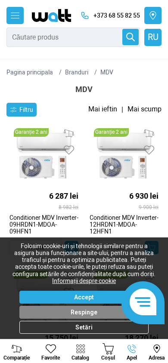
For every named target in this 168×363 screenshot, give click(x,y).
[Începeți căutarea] (130, 37)
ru (153, 37)
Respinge (84, 312)
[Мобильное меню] (15, 15)
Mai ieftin (102, 109)
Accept (84, 297)
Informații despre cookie (84, 280)
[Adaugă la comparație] (69, 133)
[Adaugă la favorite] (69, 150)
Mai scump (145, 109)
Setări (84, 327)
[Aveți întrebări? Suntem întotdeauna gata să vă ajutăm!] (143, 302)
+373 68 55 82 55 (116, 15)
